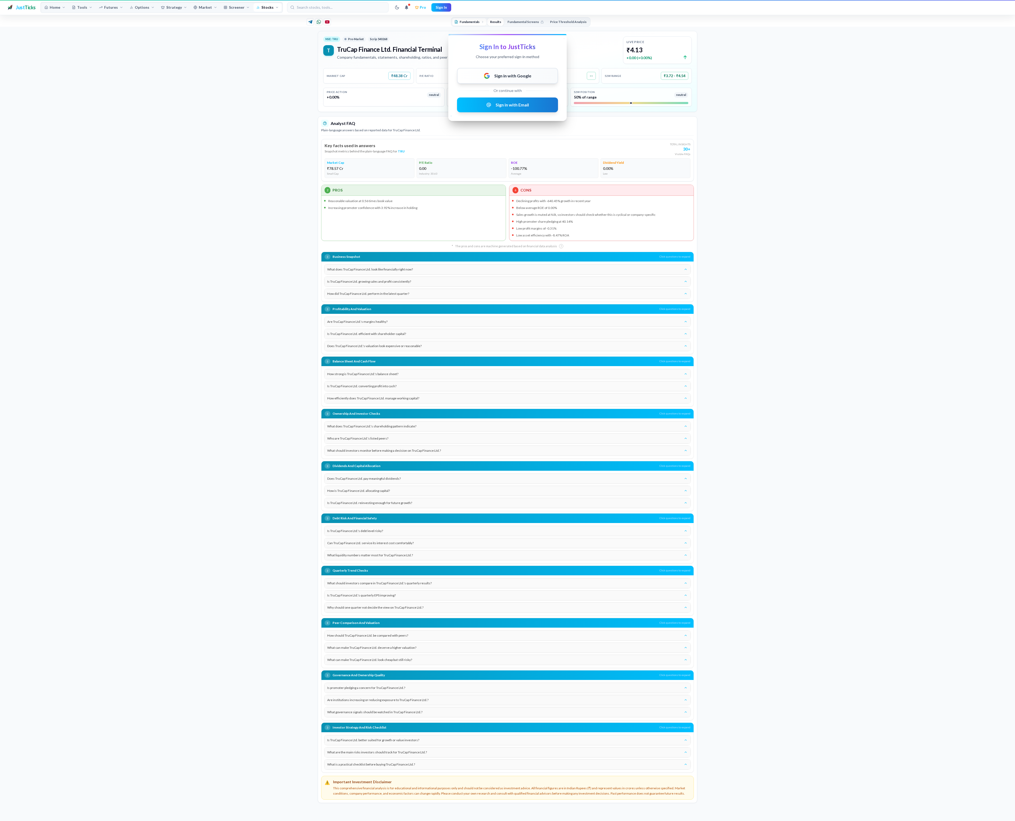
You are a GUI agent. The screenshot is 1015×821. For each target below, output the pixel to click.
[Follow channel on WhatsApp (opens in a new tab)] (318, 22)
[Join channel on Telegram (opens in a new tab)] (310, 22)
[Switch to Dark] (397, 7)
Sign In (441, 7)
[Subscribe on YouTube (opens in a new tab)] (327, 22)
